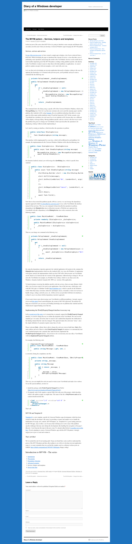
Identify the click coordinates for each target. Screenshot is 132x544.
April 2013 (92, 103)
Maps (94, 130)
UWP (47, 471)
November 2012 (93, 111)
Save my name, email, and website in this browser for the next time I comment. (47, 527)
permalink (35, 473)
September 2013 (93, 95)
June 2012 (92, 119)
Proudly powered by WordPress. (97, 540)
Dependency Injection (34, 461)
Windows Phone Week (92, 148)
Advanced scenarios (33, 463)
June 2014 (92, 84)
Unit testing (97, 136)
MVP (103, 130)
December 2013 (93, 90)
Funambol (97, 128)
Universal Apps (41, 471)
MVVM (59, 471)
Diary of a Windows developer (43, 6)
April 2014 (92, 86)
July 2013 (92, 98)
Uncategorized (93, 159)
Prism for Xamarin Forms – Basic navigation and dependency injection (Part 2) (97, 50)
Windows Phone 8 (93, 147)
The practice (31, 459)
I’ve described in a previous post (50, 204)
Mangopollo (90, 130)
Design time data (32, 467)
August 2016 (92, 66)
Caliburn (91, 126)
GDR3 (101, 128)
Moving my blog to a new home (97, 40)
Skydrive (95, 134)
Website (28, 522)
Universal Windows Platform (68, 471)
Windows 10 (79, 471)
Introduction (31, 457)
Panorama (101, 132)
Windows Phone (97, 145)
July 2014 (92, 82)
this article (35, 301)
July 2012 (92, 118)
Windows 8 (97, 141)
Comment (28, 490)
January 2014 (93, 89)
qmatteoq (43, 41)
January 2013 (93, 108)
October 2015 (93, 73)
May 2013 (92, 102)
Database (97, 126)
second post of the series (36, 314)
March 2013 (92, 105)
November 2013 (93, 92)
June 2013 (92, 100)
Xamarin (48, 113)
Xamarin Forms (92, 152)
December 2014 (93, 79)
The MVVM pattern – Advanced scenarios (36, 35)
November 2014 (93, 81)
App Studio (91, 124)
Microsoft (98, 130)
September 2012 (93, 115)
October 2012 (93, 113)
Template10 (29, 417)
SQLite (99, 134)
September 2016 (93, 65)
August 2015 (92, 76)
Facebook (101, 126)
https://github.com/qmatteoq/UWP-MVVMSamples (45, 447)
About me (28, 29)
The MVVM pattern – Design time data (73, 35)
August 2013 (92, 97)
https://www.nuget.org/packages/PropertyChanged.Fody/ (44, 390)
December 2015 (93, 71)
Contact (35, 29)
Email (27, 516)
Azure (99, 124)
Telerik (103, 134)
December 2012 (93, 110)
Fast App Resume (91, 128)
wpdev (50, 471)
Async (96, 124)
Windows (90, 141)
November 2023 (93, 63)
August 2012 (92, 116)
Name (27, 510)
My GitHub (41, 29)
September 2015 (93, 74)
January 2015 (93, 77)
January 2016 (93, 69)
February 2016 (93, 68)
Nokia (97, 132)
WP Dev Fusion (91, 150)
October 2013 (93, 94)
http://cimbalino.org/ (55, 288)
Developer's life (93, 157)
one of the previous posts (34, 55)
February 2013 (93, 107)
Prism (90, 134)
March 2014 (92, 87)
